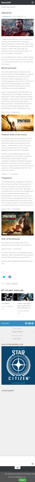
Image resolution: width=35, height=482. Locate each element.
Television (10, 7)
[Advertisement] (16, 421)
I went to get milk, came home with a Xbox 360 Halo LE (24, 305)
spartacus (14, 283)
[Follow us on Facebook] (26, 323)
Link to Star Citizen (18, 383)
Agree (22, 480)
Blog (3, 7)
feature (8, 283)
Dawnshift (6, 2)
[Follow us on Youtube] (29, 323)
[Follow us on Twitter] (32, 323)
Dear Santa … (5, 303)
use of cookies (30, 477)
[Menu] (32, 2)
